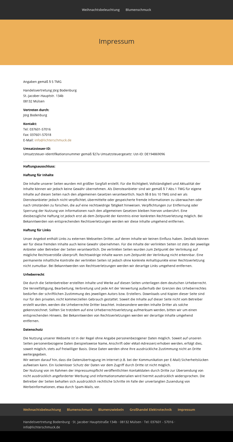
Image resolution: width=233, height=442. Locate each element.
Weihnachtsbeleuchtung (101, 10)
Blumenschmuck (138, 10)
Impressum (186, 409)
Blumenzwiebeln (111, 409)
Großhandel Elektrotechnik (151, 409)
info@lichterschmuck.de (53, 140)
